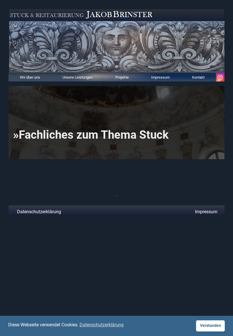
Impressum (160, 77)
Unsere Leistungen (78, 77)
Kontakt (198, 77)
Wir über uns (30, 77)
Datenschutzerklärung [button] (102, 324)
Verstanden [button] (210, 325)
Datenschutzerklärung (39, 211)
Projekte (122, 77)
